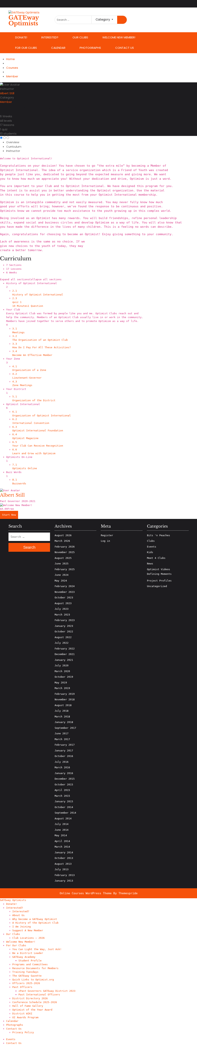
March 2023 (62, 614)
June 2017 (61, 733)
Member (6, 102)
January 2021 (64, 659)
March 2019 (62, 688)
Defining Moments (159, 573)
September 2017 (65, 727)
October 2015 (64, 784)
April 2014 (62, 841)
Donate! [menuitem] (11, 903)
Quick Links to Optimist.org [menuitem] (33, 979)
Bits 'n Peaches (158, 535)
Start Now (9, 514)
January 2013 (64, 880)
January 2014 (64, 852)
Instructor (7, 89)
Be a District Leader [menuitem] (27, 953)
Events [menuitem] (10, 1039)
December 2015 (65, 778)
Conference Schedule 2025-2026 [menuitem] (34, 1002)
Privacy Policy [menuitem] (23, 1032)
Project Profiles (159, 580)
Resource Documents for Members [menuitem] (35, 968)
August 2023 (63, 603)
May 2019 (61, 682)
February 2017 (65, 744)
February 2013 (65, 875)
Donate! (21, 37)
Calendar (58, 48)
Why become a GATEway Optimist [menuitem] (34, 919)
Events (151, 546)
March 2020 (62, 671)
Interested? (49, 37)
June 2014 (61, 829)
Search (122, 20)
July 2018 (61, 710)
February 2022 (65, 648)
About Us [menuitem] (18, 915)
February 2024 (65, 586)
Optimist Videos (158, 569)
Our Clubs (80, 37)
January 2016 (64, 773)
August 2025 (63, 558)
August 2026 (63, 535)
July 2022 (61, 642)
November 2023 (65, 592)
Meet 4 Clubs (156, 558)
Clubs (151, 540)
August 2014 (63, 818)
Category (7, 97)
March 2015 (62, 795)
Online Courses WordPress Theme (86, 893)
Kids (150, 552)
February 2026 (65, 546)
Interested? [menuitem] (14, 907)
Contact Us (124, 48)
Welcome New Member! (118, 37)
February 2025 (65, 569)
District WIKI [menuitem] (22, 1013)
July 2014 (61, 824)
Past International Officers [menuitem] (39, 994)
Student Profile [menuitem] (30, 960)
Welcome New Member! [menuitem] (20, 941)
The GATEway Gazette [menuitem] (27, 975)
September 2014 (65, 812)
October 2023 (64, 597)
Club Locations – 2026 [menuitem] (28, 937)
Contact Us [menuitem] (14, 1028)
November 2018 (65, 699)
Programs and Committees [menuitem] (30, 964)
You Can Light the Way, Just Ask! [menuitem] (37, 949)
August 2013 (63, 863)
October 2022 (64, 631)
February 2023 (65, 620)
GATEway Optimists (23, 20)
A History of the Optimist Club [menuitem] (35, 922)
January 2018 (64, 722)
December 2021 (65, 654)
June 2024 (61, 574)
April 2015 (62, 790)
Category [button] (103, 19)
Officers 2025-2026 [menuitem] (26, 983)
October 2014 (64, 807)
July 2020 (61, 665)
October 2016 (64, 756)
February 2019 (65, 693)
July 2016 (61, 761)
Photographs (90, 48)
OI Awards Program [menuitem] (25, 1017)
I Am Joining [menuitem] (21, 926)
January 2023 (64, 625)
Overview (12, 142)
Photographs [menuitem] (14, 1024)
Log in (105, 540)
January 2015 (64, 801)
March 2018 (62, 716)
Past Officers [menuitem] (22, 987)
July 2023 (61, 608)
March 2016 (62, 767)
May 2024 (61, 580)
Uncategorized (157, 586)
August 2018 (63, 705)
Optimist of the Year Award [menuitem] (32, 1009)
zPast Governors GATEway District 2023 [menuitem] (46, 990)
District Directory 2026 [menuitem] (30, 998)
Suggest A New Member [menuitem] (27, 930)
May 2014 (61, 835)
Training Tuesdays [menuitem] (25, 971)
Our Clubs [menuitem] (13, 934)
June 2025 (61, 563)
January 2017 (64, 750)
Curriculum (13, 147)
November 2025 (65, 552)
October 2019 (64, 676)
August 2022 (63, 637)
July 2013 (61, 869)
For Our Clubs (26, 48)
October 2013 (64, 858)
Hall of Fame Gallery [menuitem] (27, 1005)
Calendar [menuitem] (12, 1021)
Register (107, 535)
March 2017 (62, 739)
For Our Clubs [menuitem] (16, 945)
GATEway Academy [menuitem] (23, 956)
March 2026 (62, 540)
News (150, 563)
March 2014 (62, 846)
